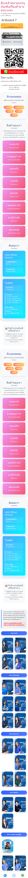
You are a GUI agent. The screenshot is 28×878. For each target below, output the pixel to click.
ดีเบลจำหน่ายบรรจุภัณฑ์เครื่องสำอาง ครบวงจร (13, 6)
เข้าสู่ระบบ (7, 81)
